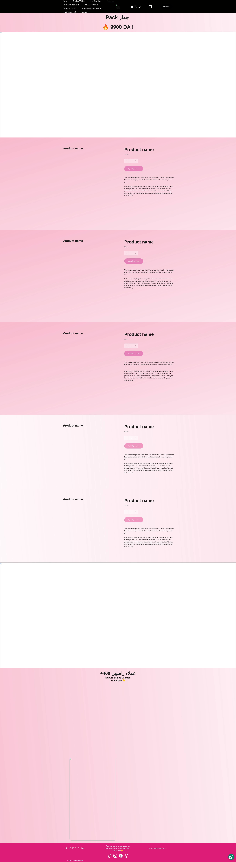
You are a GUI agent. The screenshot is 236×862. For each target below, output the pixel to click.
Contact (84, 12)
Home (65, 1)
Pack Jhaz (110, 1)
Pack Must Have (96, 1)
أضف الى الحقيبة (133, 169)
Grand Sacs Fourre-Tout (71, 5)
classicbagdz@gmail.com (157, 848)
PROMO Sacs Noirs (91, 5)
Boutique (166, 6)
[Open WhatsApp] (231, 857)
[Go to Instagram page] (136, 7)
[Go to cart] (150, 7)
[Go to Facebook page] (133, 7)
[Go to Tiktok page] (139, 7)
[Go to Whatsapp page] (126, 856)
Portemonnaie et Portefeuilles (91, 8)
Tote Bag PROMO (79, 1)
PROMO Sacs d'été (69, 12)
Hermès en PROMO (69, 8)
